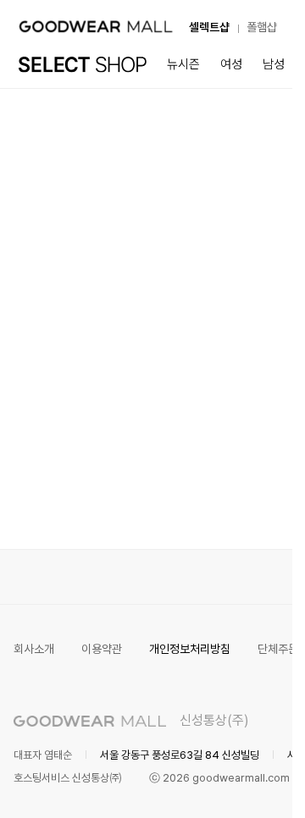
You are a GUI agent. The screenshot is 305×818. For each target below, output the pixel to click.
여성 (231, 64)
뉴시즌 (183, 64)
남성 (274, 64)
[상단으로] (211, 784)
